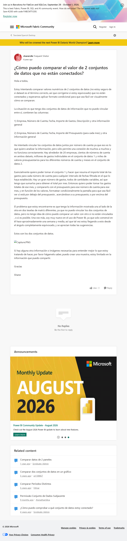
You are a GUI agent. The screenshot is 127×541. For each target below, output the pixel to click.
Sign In (112, 26)
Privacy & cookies (87, 527)
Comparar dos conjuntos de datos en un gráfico (45, 471)
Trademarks (119, 527)
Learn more (94, 42)
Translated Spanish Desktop (24, 35)
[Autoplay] (58, 437)
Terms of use (105, 527)
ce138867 (38, 475)
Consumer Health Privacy (43, 534)
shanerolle (28, 55)
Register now (10, 16)
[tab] (62, 437)
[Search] (95, 27)
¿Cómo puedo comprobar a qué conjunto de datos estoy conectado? (56, 507)
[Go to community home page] (35, 27)
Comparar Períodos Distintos (35, 483)
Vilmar (36, 487)
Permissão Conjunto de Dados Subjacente (42, 495)
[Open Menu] (115, 35)
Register (103, 26)
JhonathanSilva (43, 499)
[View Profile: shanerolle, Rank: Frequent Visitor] (18, 57)
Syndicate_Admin (41, 463)
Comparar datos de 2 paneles (36, 459)
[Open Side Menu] (12, 27)
